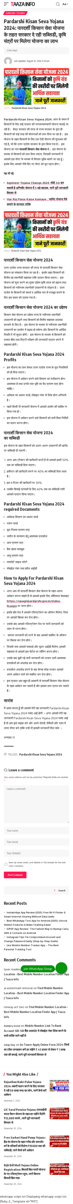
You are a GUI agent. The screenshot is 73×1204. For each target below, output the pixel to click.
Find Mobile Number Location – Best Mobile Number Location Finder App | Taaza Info (36, 974)
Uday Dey (9, 1044)
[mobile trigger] (7, 4)
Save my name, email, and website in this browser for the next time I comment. (37, 864)
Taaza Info (23, 4)
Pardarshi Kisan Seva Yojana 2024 (40, 754)
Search (61, 890)
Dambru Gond (12, 1025)
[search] (58, 4)
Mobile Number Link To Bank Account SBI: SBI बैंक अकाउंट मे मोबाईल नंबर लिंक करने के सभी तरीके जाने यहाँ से (35, 1030)
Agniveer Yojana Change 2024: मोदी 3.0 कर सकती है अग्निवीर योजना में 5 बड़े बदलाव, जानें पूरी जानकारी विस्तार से (37, 188)
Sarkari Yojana (15, 13)
